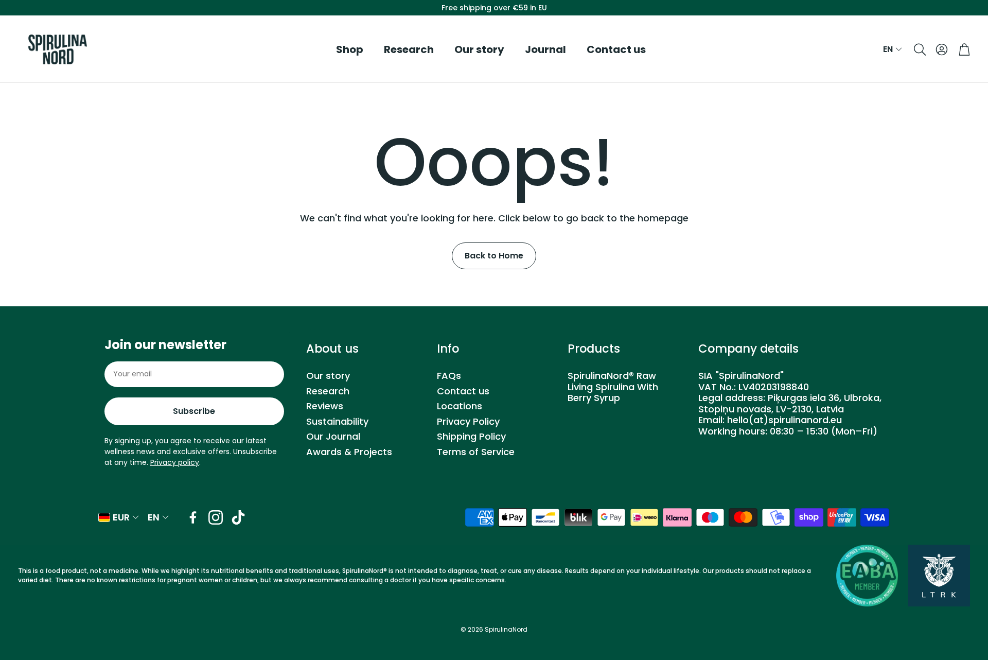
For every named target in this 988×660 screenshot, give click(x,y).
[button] (919, 49)
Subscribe (194, 411)
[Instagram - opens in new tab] (215, 517)
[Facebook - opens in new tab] (193, 517)
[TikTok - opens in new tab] (238, 517)
